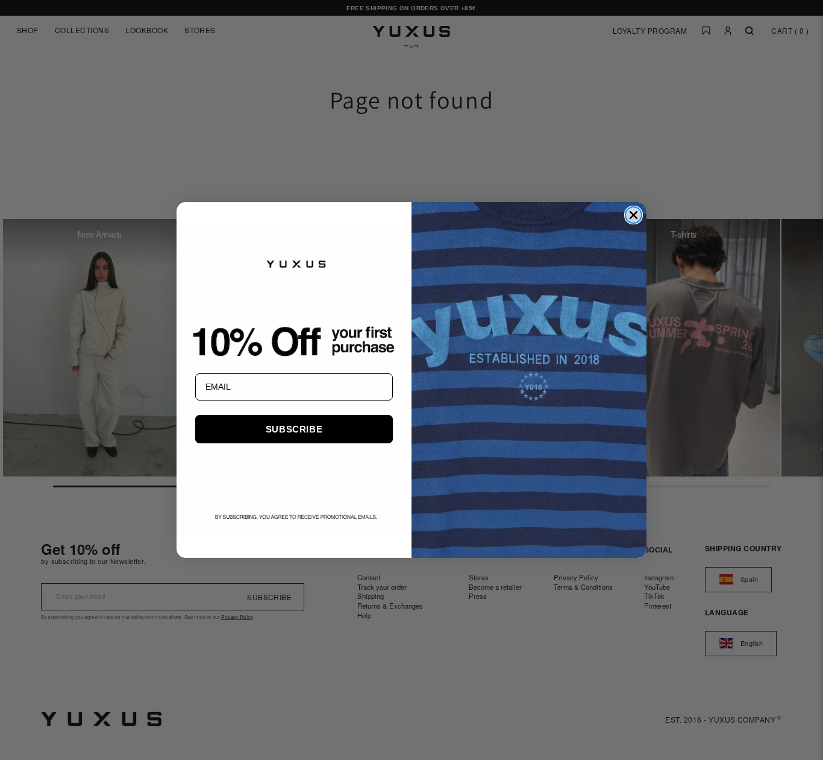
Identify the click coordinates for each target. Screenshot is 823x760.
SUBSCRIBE (294, 429)
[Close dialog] (633, 215)
